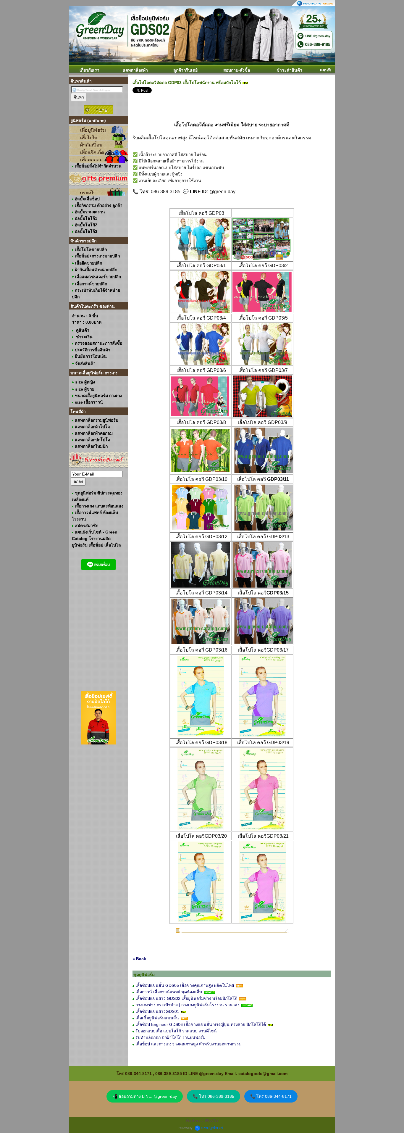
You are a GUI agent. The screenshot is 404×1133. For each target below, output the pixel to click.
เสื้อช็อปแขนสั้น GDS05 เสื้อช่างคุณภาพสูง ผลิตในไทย (184, 985)
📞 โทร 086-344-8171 (271, 1096)
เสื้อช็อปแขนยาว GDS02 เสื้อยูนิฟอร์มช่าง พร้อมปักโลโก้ (186, 998)
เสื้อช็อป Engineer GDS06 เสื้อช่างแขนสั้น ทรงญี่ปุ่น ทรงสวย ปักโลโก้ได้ (200, 1024)
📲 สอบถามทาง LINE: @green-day (144, 1096)
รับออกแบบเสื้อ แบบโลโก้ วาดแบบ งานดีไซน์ (176, 1031)
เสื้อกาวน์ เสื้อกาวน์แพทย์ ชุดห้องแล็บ (168, 991)
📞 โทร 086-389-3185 (213, 1096)
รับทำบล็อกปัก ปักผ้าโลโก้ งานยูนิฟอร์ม (170, 1037)
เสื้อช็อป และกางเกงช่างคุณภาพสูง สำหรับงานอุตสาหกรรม (188, 1044)
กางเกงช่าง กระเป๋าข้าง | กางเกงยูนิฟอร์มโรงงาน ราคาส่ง (187, 1005)
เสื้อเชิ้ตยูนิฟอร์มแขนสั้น (157, 1018)
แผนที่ (325, 69)
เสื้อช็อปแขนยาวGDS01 (157, 1011)
